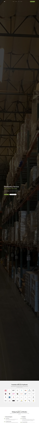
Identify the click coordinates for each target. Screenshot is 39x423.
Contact (21, 1)
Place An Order (32, 1)
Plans (18, 1)
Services (16, 1)
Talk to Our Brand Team (13, 194)
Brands (13, 1)
